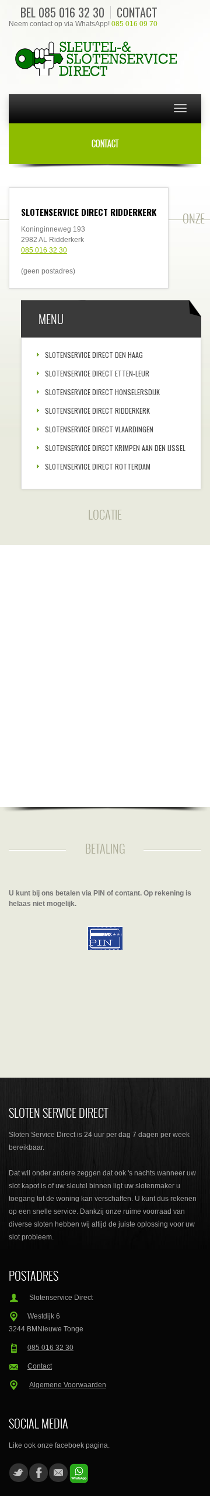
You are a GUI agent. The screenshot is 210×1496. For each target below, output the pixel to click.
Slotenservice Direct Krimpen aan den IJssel (115, 448)
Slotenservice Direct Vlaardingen (99, 429)
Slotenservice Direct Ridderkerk (97, 410)
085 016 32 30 (71, 12)
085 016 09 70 (134, 24)
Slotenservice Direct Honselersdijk (102, 392)
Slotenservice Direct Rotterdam (97, 466)
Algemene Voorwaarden (67, 1385)
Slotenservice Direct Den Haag (94, 355)
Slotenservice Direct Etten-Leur (97, 373)
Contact (137, 12)
